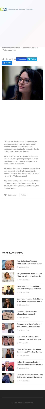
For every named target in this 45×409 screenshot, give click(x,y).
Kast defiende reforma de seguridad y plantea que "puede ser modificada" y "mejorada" (29, 263)
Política (23, 195)
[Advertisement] (22, 119)
